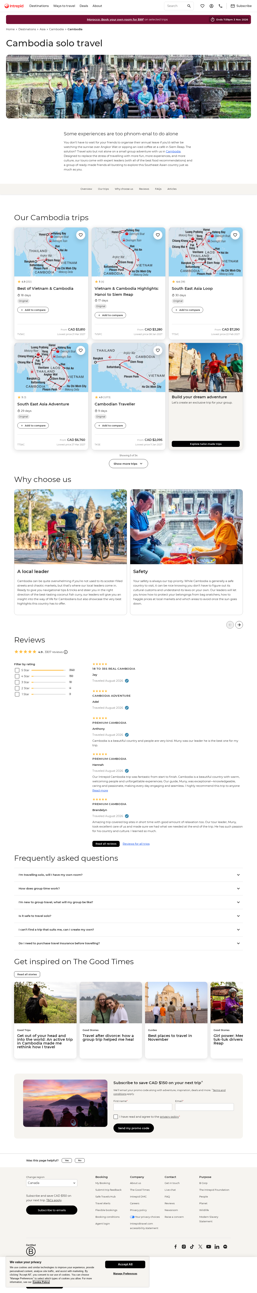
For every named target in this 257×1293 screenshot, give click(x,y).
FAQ (167, 1196)
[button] (80, 234)
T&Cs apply (53, 1200)
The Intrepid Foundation (214, 1189)
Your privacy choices (147, 1216)
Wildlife (204, 1210)
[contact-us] (220, 6)
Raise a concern (174, 1216)
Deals (84, 6)
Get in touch (172, 1183)
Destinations (39, 6)
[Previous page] (230, 625)
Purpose (205, 1177)
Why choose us (124, 188)
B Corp (203, 1183)
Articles (171, 188)
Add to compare (35, 309)
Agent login (102, 1223)
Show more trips (125, 463)
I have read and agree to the (149, 1116)
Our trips (103, 188)
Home (10, 29)
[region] (77, 1271)
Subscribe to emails (52, 1210)
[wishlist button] (80, 234)
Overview (86, 188)
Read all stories (27, 974)
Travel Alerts (102, 1203)
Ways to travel (64, 6)
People (203, 1196)
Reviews (144, 188)
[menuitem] (14, 6)
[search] (174, 6)
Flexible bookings (106, 1210)
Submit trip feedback (108, 1189)
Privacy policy (138, 1210)
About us (135, 1183)
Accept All (125, 1264)
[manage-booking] (211, 6)
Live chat (170, 1189)
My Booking (102, 1183)
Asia (43, 29)
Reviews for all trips (136, 844)
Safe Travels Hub (105, 1196)
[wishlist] (202, 6)
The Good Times (140, 1189)
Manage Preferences (125, 1273)
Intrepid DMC (138, 1196)
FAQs (158, 188)
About (97, 6)
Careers (134, 1203)
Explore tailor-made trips (206, 443)
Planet (203, 1203)
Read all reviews (106, 843)
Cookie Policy (41, 1282)
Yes (67, 1160)
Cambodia (56, 29)
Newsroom (171, 1210)
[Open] (65, 652)
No (79, 1160)
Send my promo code (133, 1128)
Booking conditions (107, 1216)
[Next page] (239, 625)
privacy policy (169, 1116)
